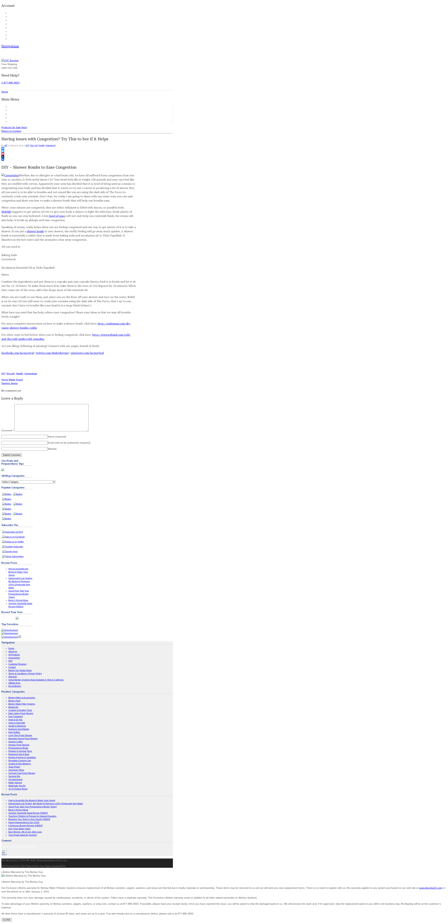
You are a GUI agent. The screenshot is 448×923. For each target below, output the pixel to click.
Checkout (12, 20)
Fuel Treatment (15, 716)
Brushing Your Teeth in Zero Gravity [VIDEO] (29, 819)
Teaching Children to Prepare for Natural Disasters (32, 816)
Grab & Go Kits (15, 720)
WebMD (6, 212)
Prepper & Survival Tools (20, 751)
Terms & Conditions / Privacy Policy (25, 673)
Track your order (15, 24)
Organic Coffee (15, 742)
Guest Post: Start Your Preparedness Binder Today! (18, 594)
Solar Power (14, 767)
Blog (10, 28)
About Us (12, 35)
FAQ (10, 31)
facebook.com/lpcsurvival (17, 353)
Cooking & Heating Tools (20, 710)
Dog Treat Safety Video (19, 829)
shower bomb (35, 231)
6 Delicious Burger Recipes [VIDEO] (25, 825)
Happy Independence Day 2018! (23, 822)
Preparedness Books (18, 748)
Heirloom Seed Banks (18, 729)
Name (57, 436)
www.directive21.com (430, 887)
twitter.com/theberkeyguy (52, 353)
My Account (13, 13)
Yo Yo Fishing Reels (17, 789)
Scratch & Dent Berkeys (19, 764)
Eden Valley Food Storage (20, 713)
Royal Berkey (14, 686)
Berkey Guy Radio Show (20, 670)
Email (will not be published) (69, 442)
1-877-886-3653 (10, 82)
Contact (11, 39)
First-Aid (34, 145)
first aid (10, 373)
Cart (10, 17)
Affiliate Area (14, 683)
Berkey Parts (14, 701)
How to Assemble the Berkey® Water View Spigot (18, 572)
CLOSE (6, 919)
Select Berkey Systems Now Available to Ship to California (36, 680)
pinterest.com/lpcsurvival (87, 353)
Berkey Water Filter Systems (21, 704)
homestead (30, 373)
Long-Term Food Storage (20, 735)
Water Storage (15, 782)
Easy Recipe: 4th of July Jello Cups (25, 832)
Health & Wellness (17, 726)
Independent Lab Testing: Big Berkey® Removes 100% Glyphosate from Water (45, 803)
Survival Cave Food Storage (21, 773)
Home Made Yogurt (12, 379)
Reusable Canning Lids (19, 760)
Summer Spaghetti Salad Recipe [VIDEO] (28, 813)
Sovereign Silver (16, 770)
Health (42, 145)
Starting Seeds (9, 383)
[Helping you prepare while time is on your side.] (9, 60)
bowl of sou (56, 216)
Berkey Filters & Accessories (21, 697)
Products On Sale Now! (14, 127)
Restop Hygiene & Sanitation (22, 757)
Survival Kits (14, 776)
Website (52, 448)
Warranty (12, 677)
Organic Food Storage (18, 745)
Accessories (15, 114)
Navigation (10, 46)
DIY (27, 145)
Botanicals (13, 707)
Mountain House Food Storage (23, 738)
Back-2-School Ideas (18, 600)
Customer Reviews (18, 117)
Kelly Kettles (14, 732)
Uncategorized (15, 779)
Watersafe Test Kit (16, 786)
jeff (5, 145)
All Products (15, 110)
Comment (7, 430)
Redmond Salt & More (18, 754)
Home (11, 106)
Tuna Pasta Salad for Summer (22, 835)
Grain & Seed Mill (16, 723)
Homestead (50, 145)
